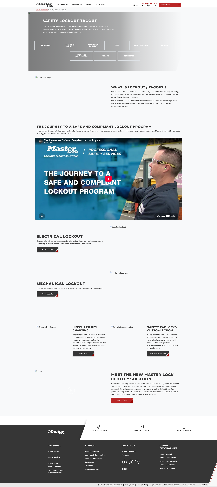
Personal (62, 5)
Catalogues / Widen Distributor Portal (56, 471)
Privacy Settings (143, 485)
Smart (89, 5)
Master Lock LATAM (168, 458)
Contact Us (152, 6)
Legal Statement (156, 485)
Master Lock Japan (167, 465)
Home (38, 10)
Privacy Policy (130, 485)
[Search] (179, 4)
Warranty (89, 466)
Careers (125, 455)
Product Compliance (93, 458)
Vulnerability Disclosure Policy (175, 485)
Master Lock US (166, 454)
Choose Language (149, 3)
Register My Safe (92, 469)
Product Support (92, 451)
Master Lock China (167, 468)
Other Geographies (168, 447)
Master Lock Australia (168, 461)
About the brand (129, 451)
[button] (47, 249)
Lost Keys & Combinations (95, 455)
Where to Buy (140, 6)
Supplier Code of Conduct (197, 485)
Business (77, 5)
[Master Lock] (44, 4)
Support (101, 5)
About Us (128, 445)
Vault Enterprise (54, 467)
